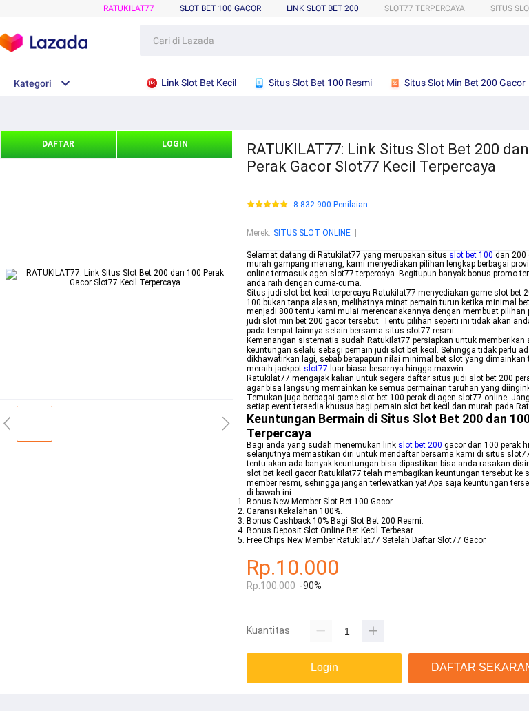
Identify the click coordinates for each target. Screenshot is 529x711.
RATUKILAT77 (128, 8)
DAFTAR (58, 144)
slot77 (316, 368)
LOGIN (175, 144)
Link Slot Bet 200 (323, 8)
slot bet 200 (420, 445)
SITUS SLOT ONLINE (312, 233)
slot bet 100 (471, 255)
